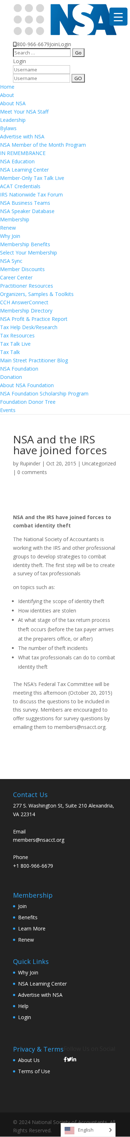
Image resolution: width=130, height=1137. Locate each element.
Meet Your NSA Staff (24, 111)
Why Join (10, 236)
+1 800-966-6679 (33, 865)
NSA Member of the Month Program (43, 144)
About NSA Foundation (27, 385)
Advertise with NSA (22, 136)
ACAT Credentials (20, 186)
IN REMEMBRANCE (23, 153)
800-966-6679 (33, 44)
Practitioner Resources (26, 285)
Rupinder (30, 463)
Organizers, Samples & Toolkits (37, 294)
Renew (8, 227)
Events (8, 410)
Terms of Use (34, 1071)
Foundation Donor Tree (28, 401)
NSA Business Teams (25, 202)
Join (53, 44)
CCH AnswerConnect (24, 302)
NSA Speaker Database (27, 211)
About (7, 95)
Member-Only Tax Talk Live (32, 177)
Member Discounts (22, 269)
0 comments (32, 472)
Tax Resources (17, 335)
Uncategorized (99, 463)
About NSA (13, 103)
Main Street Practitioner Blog (34, 360)
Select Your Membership (28, 252)
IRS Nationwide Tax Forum (31, 194)
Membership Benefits (25, 244)
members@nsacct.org (38, 839)
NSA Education (17, 161)
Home (7, 86)
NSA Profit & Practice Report (34, 318)
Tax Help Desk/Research (28, 327)
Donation (11, 376)
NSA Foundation (19, 368)
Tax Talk (10, 352)
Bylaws (8, 128)
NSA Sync (11, 260)
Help (23, 1006)
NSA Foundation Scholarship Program (44, 393)
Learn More (32, 928)
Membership (14, 219)
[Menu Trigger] (118, 17)
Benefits (28, 917)
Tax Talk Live (15, 343)
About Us (29, 1060)
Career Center (16, 277)
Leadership (13, 119)
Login (64, 44)
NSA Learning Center (24, 169)
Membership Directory (26, 310)
